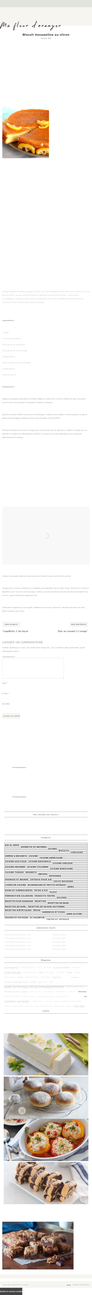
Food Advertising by (19, 767)
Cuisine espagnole (40, 861)
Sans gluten (74, 914)
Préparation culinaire (19, 896)
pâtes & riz (41, 890)
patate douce (42, 982)
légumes (57, 977)
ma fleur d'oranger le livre (16, 982)
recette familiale (63, 996)
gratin (20, 977)
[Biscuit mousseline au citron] (25, 100)
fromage (77, 972)
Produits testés (45, 896)
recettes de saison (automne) (46, 907)
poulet (25, 992)
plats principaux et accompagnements (34, 987)
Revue (36, 910)
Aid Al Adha (12, 845)
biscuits (64, 850)
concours (77, 852)
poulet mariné (60, 991)
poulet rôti (71, 991)
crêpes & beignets (16, 856)
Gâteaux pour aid (41, 879)
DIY (47, 972)
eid (52, 972)
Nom (5, 683)
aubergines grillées (27, 967)
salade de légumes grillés (13, 1006)
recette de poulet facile (46, 996)
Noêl (33, 982)
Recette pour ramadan (19, 901)
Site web (6, 704)
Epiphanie (55, 876)
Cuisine (33, 856)
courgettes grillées (29, 972)
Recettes (40, 901)
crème (41, 972)
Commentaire (8, 657)
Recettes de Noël (15, 907)
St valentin (37, 917)
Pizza (51, 982)
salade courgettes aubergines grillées (68, 1001)
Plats (53, 892)
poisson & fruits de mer (74, 987)
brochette (47, 967)
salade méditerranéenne (44, 1006)
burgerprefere (61, 967)
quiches (62, 898)
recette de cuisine (29, 996)
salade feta (29, 1006)
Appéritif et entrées (33, 847)
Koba (69, 1285)
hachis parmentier (32, 977)
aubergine (11, 967)
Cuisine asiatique (16, 861)
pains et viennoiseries (19, 890)
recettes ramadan (16, 1001)
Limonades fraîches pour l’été (17, 935)
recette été (48, 1001)
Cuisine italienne (37, 867)
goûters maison (10, 977)
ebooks (43, 874)
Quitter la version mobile (11, 1291)
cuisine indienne (15, 867)
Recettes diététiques (18, 910)
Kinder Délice (46, 977)
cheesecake (76, 967)
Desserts (31, 872)
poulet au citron (35, 991)
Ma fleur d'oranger (31, 26)
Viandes (78, 1006)
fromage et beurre (16, 879)
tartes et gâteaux (57, 919)
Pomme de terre (12, 992)
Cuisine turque (14, 872)
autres (52, 849)
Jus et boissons (63, 881)
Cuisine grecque (63, 863)
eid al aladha (60, 972)
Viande (68, 1006)
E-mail (5, 693)
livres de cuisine (15, 885)
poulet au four (48, 991)
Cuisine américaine (51, 858)
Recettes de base (58, 903)
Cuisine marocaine (61, 869)
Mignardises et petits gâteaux (47, 885)
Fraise (69, 972)
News (71, 887)
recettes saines (36, 1001)
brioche (39, 967)
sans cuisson (59, 1006)
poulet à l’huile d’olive (12, 996)
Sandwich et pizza (53, 912)
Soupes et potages (16, 917)
